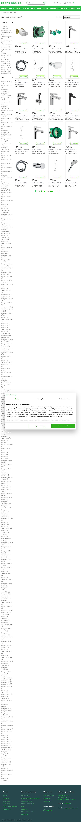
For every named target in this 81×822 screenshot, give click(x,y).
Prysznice (25, 8)
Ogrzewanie (54, 8)
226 (51, 191)
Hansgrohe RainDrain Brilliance (6, 657)
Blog (78, 8)
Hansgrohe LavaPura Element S (7, 770)
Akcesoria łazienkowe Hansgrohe (6, 29)
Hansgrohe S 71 (7, 307)
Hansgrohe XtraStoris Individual (7, 625)
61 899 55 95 (67, 803)
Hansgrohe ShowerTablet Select (5, 532)
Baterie (11, 8)
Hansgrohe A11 (6, 758)
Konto (59, 3)
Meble (39, 8)
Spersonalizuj (39, 426)
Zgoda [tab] (17, 398)
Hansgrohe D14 (6, 711)
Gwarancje (6, 801)
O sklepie (6, 798)
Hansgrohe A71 (6, 684)
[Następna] (59, 191)
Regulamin (24, 809)
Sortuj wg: (59, 17)
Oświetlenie (63, 8)
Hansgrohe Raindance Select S (7, 580)
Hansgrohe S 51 (7, 227)
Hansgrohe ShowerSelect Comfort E (5, 211)
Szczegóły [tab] (40, 398)
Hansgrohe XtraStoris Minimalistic (5, 619)
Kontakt (5, 796)
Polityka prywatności (27, 804)
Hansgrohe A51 (6, 682)
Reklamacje (6, 804)
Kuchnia (45, 8)
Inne (22, 806)
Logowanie (46, 798)
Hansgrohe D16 (6, 741)
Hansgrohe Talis (7, 662)
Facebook (49, 810)
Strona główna (5, 12)
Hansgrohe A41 (6, 680)
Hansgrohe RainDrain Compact (7, 319)
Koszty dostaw (25, 796)
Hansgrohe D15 (6, 709)
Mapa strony (7, 809)
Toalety (18, 8)
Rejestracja (46, 801)
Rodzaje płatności (26, 801)
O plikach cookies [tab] (64, 398)
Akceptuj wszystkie (63, 426)
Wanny (33, 8)
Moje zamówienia (48, 796)
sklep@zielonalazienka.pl (70, 808)
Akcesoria (72, 8)
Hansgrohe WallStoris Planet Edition (6, 539)
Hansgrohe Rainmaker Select (6, 573)
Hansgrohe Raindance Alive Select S (6, 184)
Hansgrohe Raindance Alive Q (6, 243)
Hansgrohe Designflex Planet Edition (6, 754)
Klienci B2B (24, 814)
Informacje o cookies (27, 812)
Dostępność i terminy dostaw (30, 798)
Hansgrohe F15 (6, 743)
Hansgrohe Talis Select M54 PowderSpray (6, 596)
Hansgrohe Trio (6, 694)
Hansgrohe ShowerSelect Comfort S (5, 237)
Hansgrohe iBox (6, 610)
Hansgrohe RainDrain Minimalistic (5, 590)
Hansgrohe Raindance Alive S (6, 178)
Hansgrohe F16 (6, 746)
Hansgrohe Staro (7, 729)
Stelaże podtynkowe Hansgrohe (5, 59)
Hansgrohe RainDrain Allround (6, 651)
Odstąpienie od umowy (10, 806)
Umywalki (4, 8)
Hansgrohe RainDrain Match (6, 291)
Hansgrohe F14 (6, 739)
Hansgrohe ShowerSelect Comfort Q (5, 231)
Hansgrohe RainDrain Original (6, 602)
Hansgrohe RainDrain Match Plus (6, 432)
